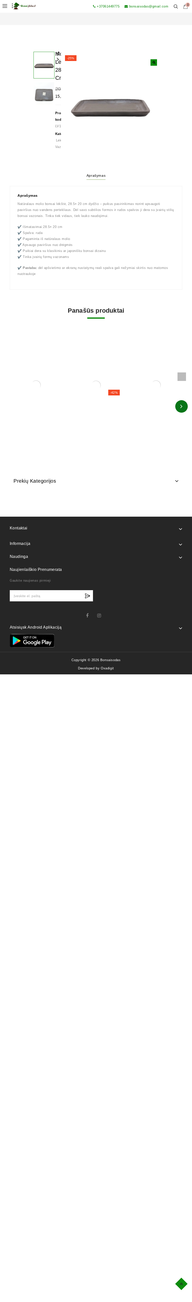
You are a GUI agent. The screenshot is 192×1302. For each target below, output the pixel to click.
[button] (153, 62)
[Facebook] (90, 615)
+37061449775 (108, 6)
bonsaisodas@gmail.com (148, 6)
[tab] (96, 176)
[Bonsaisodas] (24, 6)
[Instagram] (101, 615)
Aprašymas (96, 175)
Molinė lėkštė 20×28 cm (58, 62)
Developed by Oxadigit (96, 668)
